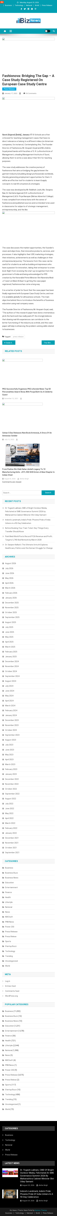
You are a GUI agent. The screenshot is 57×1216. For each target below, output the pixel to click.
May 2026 (9, 578)
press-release (18, 337)
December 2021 (12, 838)
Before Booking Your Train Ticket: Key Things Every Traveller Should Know (27, 530)
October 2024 (11, 671)
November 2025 (12, 607)
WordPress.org (11, 996)
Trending (9, 956)
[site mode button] (47, 31)
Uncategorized (11, 961)
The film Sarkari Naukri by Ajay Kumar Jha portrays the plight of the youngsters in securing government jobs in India (49, 343)
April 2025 (9, 642)
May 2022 (9, 813)
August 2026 (10, 563)
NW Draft (9, 917)
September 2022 (12, 794)
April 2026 (9, 583)
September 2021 (12, 852)
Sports (8, 941)
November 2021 (12, 843)
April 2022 (9, 818)
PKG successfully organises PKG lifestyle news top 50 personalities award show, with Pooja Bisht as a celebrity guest (27, 392)
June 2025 (9, 632)
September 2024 (12, 676)
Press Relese (10, 936)
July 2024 (9, 686)
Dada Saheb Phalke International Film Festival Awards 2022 (10, 343)
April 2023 (9, 759)
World (37, 5)
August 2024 (10, 681)
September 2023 (12, 735)
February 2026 (11, 593)
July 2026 (9, 568)
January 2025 (11, 657)
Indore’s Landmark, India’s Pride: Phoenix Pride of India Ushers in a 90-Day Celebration (27, 521)
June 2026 (9, 573)
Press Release (47, 5)
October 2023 (11, 730)
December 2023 (12, 720)
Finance (8, 892)
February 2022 (11, 828)
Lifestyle (9, 902)
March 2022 (10, 823)
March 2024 (10, 706)
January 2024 (11, 715)
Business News (11, 878)
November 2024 (12, 666)
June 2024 (9, 691)
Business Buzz (11, 873)
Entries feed (10, 986)
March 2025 (10, 647)
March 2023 (10, 764)
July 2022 (9, 804)
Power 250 (9, 927)
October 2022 (11, 789)
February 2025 (11, 652)
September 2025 (12, 617)
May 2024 (9, 696)
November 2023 (12, 725)
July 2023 (9, 745)
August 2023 (10, 740)
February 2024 (11, 710)
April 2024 (9, 701)
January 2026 (11, 598)
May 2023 (9, 755)
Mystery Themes (41, 1210)
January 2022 (11, 833)
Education (9, 883)
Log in (7, 981)
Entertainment (11, 887)
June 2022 (9, 808)
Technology (19, 5)
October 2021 (11, 848)
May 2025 (9, 637)
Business (8, 5)
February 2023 (11, 769)
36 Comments (31, 93)
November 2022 (12, 784)
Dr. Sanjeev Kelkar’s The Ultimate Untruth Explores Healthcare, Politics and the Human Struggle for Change (29, 546)
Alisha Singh (24, 479)
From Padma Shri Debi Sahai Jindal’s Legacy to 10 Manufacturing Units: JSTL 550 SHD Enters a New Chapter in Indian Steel (28, 472)
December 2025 (12, 603)
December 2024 (12, 661)
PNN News (9, 922)
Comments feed (12, 991)
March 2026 (10, 588)
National (29, 5)
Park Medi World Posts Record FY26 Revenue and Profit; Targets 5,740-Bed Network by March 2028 (28, 538)
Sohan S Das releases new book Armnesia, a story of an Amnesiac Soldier (27, 434)
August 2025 (10, 622)
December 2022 (12, 779)
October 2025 (11, 612)
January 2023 (11, 774)
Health (8, 897)
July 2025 (9, 627)
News (7, 912)
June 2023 (9, 750)
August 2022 (10, 799)
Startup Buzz (11, 946)
